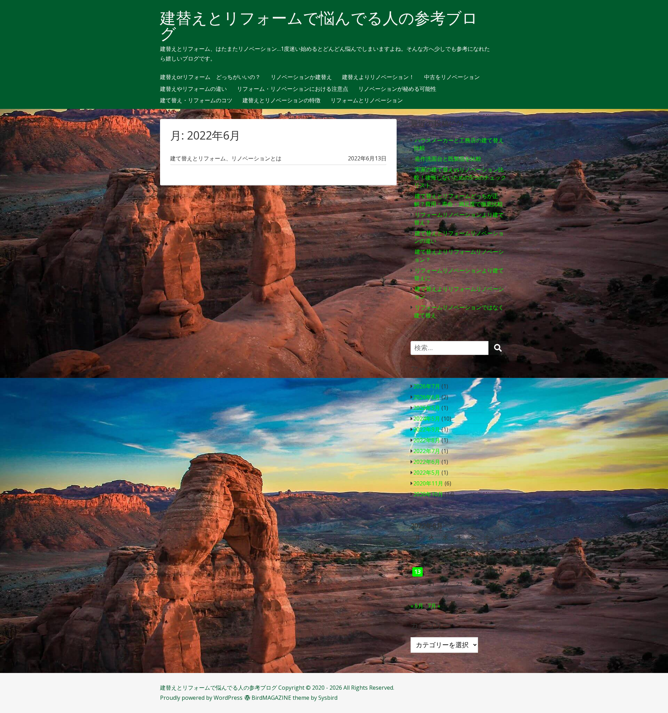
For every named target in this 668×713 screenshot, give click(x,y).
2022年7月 (426, 451)
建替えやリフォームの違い (193, 89)
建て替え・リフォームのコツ (196, 100)
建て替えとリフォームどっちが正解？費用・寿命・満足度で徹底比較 (458, 199)
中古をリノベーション (452, 77)
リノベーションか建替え (301, 77)
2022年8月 (426, 440)
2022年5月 (426, 472)
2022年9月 (426, 429)
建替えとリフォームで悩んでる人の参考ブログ (319, 25)
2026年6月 (426, 397)
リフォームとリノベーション (367, 100)
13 (417, 572)
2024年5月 (426, 418)
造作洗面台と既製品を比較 (448, 159)
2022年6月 (426, 462)
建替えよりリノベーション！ (378, 77)
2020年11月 (428, 483)
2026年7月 (426, 386)
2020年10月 (428, 494)
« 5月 (417, 606)
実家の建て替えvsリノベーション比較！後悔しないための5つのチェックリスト (460, 177)
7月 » (434, 606)
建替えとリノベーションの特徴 (281, 100)
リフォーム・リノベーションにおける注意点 (292, 89)
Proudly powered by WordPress (201, 698)
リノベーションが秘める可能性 (397, 89)
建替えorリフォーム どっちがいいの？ (210, 77)
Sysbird (327, 698)
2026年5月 (426, 408)
